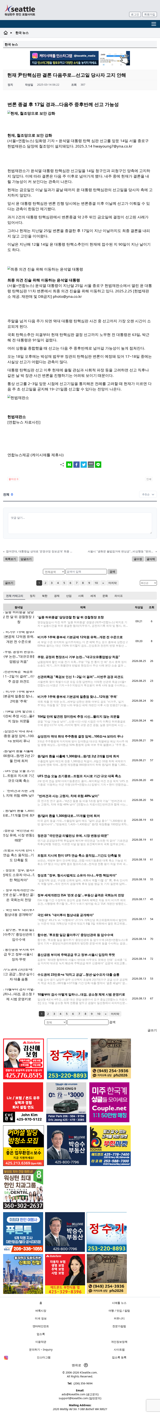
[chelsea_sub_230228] (65, 1274)
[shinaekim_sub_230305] (23, 1059)
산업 (69, 596)
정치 (32, 596)
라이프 (119, 596)
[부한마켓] (110, 1145)
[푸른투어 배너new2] (23, 1232)
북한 (44, 596)
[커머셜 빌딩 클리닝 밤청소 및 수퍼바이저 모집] (23, 1145)
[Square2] (23, 1189)
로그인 (135, 14)
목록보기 (10, 559)
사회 (81, 596)
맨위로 (77, 1365)
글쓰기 (9, 583)
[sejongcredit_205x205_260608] (107, 1274)
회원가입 (149, 14)
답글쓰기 (26, 559)
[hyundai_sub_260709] (66, 1102)
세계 (93, 596)
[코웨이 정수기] (107, 1232)
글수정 (138, 559)
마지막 (112, 583)
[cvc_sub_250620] (23, 1102)
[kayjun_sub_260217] (23, 1274)
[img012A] (65, 1232)
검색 (112, 571)
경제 (57, 596)
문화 (105, 596)
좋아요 (13, 479)
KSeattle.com (88, 1372)
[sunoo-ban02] (109, 1102)
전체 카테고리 (14, 596)
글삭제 (151, 559)
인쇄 (148, 479)
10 (96, 583)
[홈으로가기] (19, 10)
